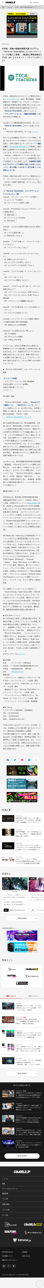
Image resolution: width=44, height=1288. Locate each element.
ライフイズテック (11, 99)
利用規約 (24, 1252)
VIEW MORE (22, 918)
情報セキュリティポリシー (10, 1260)
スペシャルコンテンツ (9, 1188)
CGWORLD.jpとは (7, 1252)
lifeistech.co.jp (17, 672)
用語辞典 (5, 1193)
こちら (33, 132)
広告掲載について (7, 1256)
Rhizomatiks (32, 503)
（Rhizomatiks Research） (18, 146)
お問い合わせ (26, 1256)
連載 (3, 1184)
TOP (3, 7)
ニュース (9, 7)
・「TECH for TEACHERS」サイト (16, 417)
